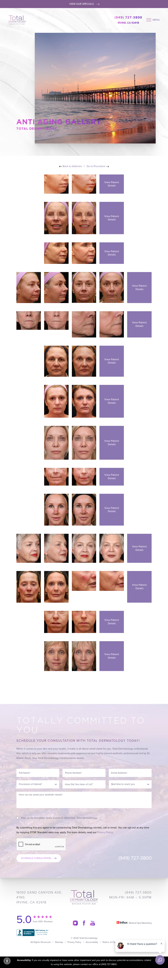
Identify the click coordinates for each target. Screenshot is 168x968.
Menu (156, 19)
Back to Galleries (72, 166)
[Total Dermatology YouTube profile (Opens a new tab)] (92, 923)
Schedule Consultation (36, 858)
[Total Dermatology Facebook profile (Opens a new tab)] (84, 923)
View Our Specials (81, 4)
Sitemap (59, 942)
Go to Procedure (96, 166)
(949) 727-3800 (128, 18)
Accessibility (92, 942)
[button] (7, 961)
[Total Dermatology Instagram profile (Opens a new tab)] (75, 923)
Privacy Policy (105, 832)
